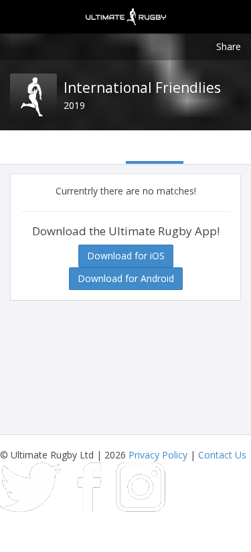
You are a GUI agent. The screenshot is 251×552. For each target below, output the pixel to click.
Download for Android (126, 278)
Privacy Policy (158, 454)
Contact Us (222, 454)
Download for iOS (126, 255)
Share (228, 46)
